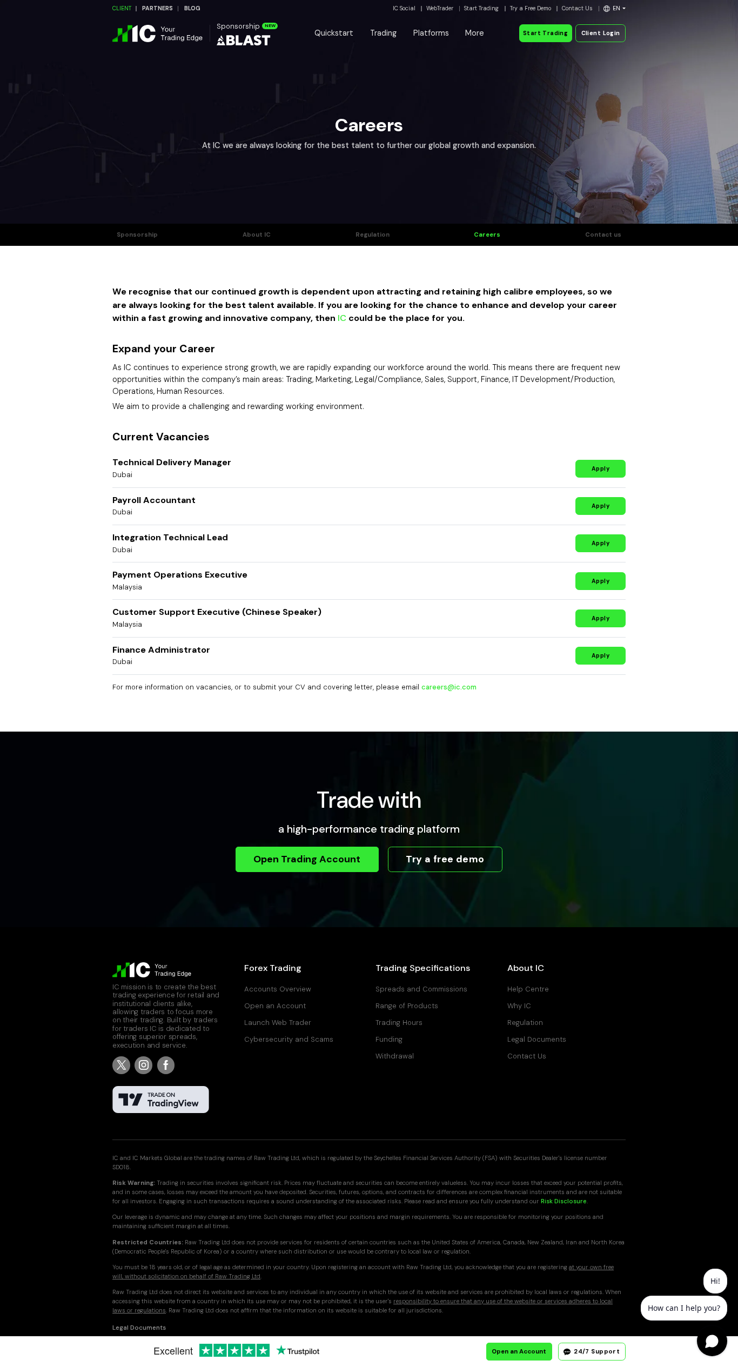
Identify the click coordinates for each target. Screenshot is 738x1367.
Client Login (600, 33)
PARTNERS (157, 8)
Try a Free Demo (530, 8)
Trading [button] (383, 33)
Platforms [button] (431, 33)
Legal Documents (536, 1039)
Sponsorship (137, 235)
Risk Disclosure (564, 1201)
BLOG (192, 8)
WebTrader (439, 8)
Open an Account (275, 1005)
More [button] (474, 33)
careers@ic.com (449, 687)
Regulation (372, 235)
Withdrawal (394, 1056)
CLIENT (121, 8)
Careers (487, 235)
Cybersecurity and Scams (288, 1039)
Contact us (603, 235)
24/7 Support (596, 1352)
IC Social (404, 8)
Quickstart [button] (333, 33)
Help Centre (528, 989)
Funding (388, 1039)
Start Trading (481, 8)
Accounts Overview (277, 989)
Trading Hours (398, 1022)
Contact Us (577, 8)
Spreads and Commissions (421, 989)
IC (342, 318)
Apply (600, 468)
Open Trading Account (306, 859)
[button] (614, 8)
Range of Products (406, 1005)
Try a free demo (445, 859)
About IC (257, 235)
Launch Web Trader (277, 1022)
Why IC (519, 1005)
